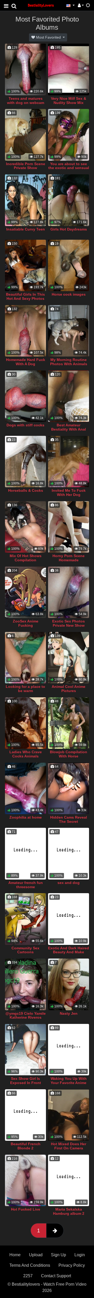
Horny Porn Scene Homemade (68, 558)
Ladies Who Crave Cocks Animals (25, 754)
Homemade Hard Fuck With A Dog (25, 362)
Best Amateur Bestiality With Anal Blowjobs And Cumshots (68, 431)
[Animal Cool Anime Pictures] (68, 657)
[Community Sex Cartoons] (25, 919)
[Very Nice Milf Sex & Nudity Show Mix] (68, 69)
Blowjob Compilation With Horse (68, 754)
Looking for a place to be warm (25, 688)
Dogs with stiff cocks (25, 425)
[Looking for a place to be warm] (25, 657)
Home (15, 1255)
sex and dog (68, 883)
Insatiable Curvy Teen (25, 229)
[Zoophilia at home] (25, 788)
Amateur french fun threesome (25, 885)
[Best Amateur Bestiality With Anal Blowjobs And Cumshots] (68, 396)
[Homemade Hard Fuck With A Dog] (25, 331)
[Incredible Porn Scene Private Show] (25, 134)
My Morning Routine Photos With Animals (68, 362)
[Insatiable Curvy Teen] (25, 200)
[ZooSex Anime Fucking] (25, 592)
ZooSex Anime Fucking (25, 623)
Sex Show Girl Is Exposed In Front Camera (25, 1082)
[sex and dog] (68, 853)
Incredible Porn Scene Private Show (25, 166)
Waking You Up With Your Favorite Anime (69, 1080)
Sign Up (58, 1255)
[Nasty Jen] (68, 984)
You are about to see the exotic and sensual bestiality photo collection (68, 170)
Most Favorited (48, 37)
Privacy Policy (71, 1265)
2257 (28, 1276)
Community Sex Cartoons (25, 950)
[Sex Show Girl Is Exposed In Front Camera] (25, 1049)
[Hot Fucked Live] (25, 1180)
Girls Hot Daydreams (68, 229)
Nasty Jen (69, 1013)
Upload (36, 1255)
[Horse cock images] (68, 265)
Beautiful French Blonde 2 (25, 1146)
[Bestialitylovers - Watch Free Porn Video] (41, 5)
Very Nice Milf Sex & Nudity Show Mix (68, 100)
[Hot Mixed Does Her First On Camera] (68, 1115)
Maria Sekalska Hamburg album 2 (68, 1211)
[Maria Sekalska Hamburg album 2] (68, 1180)
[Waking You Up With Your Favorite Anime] (68, 1049)
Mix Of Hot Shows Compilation (26, 558)
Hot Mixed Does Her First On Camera (68, 1146)
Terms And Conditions (29, 1265)
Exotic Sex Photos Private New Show (68, 623)
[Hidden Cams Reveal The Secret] (68, 788)
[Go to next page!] (55, 1230)
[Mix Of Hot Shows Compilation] (25, 527)
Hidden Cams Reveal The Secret (68, 819)
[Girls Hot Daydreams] (68, 200)
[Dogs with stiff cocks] (25, 396)
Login (79, 1255)
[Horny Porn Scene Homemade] (68, 527)
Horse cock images (69, 294)
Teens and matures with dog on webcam (25, 100)
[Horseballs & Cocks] (25, 461)
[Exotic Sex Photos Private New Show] (68, 592)
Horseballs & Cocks (25, 490)
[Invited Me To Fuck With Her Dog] (68, 461)
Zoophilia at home (25, 817)
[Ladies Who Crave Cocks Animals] (25, 723)
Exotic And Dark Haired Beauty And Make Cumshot (68, 952)
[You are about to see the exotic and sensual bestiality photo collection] (68, 134)
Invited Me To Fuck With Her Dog (69, 492)
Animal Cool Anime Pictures (68, 688)
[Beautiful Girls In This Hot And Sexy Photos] (25, 265)
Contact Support (56, 1276)
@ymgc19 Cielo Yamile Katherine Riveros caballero (25, 1017)
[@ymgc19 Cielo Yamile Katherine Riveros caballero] (25, 984)
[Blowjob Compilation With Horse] (68, 723)
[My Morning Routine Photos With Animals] (68, 331)
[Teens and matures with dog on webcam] (25, 69)
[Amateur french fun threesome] (25, 853)
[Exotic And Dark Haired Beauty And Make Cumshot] (68, 919)
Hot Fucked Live (25, 1209)
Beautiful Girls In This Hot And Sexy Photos (25, 296)
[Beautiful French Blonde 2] (25, 1115)
